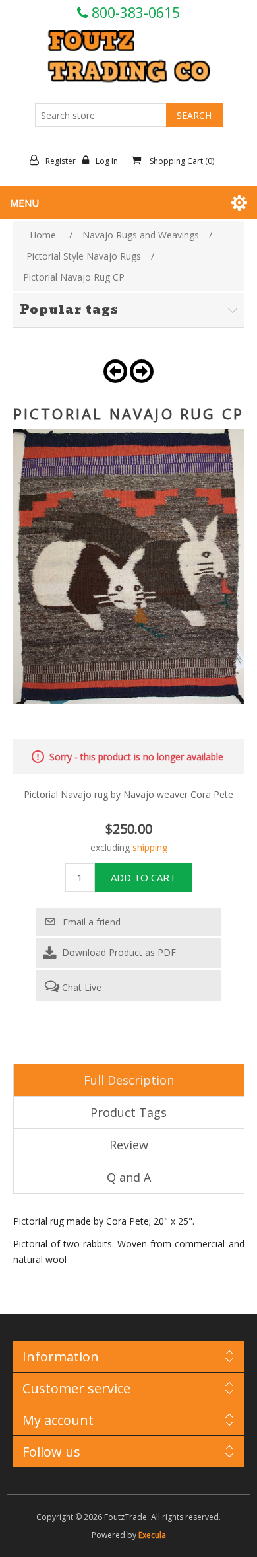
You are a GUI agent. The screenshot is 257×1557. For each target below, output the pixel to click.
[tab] (128, 1080)
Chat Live (80, 987)
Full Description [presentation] (129, 1080)
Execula (152, 1534)
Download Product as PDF (117, 952)
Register (60, 160)
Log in (107, 160)
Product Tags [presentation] (128, 1112)
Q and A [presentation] (129, 1177)
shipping (149, 847)
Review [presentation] (128, 1145)
